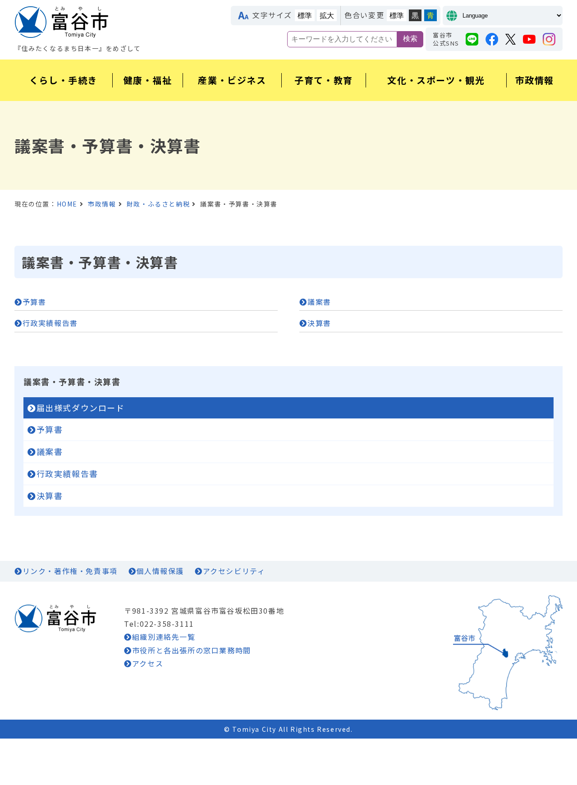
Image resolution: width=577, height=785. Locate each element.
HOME (67, 203)
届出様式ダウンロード (81, 407)
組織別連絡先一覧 (163, 636)
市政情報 (102, 203)
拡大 (327, 15)
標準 (305, 15)
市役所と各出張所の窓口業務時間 (191, 650)
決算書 (319, 322)
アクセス (147, 663)
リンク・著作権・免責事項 (70, 570)
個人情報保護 (160, 570)
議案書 (319, 301)
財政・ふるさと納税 (158, 203)
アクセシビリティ (234, 570)
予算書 (34, 301)
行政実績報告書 (50, 322)
